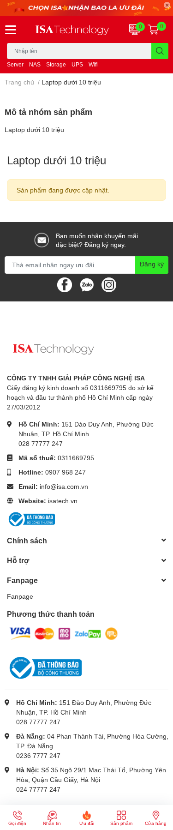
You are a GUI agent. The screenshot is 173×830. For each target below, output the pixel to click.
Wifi (93, 64)
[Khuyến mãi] (86, 8)
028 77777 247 (40, 443)
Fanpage (20, 596)
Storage (56, 64)
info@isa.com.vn (64, 486)
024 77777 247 (38, 789)
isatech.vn (63, 501)
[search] (159, 51)
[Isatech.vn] (72, 29)
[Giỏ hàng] (153, 29)
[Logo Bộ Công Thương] (31, 518)
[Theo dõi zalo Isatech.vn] (86, 284)
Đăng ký (152, 264)
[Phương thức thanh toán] (63, 633)
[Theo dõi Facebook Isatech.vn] (64, 284)
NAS (35, 64)
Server (15, 64)
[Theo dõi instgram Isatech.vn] (108, 284)
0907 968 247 (65, 472)
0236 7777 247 (38, 755)
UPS (77, 64)
